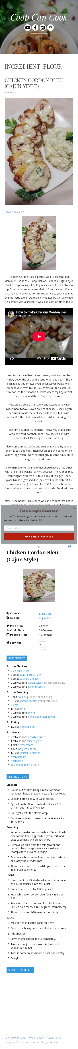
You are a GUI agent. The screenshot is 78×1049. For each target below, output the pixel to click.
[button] (39, 511)
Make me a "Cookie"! (39, 536)
